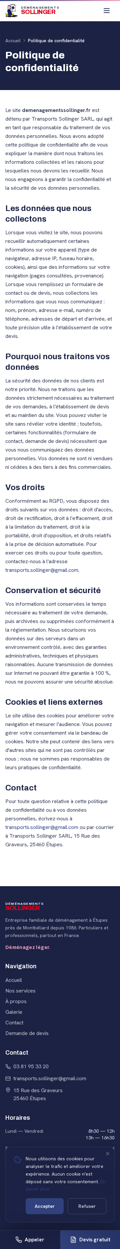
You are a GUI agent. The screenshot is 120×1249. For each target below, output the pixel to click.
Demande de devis (27, 1033)
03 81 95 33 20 (31, 1066)
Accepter (45, 1206)
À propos (16, 1001)
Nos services (20, 990)
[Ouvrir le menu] (107, 11)
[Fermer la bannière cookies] (107, 1153)
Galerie (13, 1011)
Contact (14, 1022)
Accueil (13, 41)
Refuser (87, 1206)
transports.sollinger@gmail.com (41, 570)
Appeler (34, 1239)
